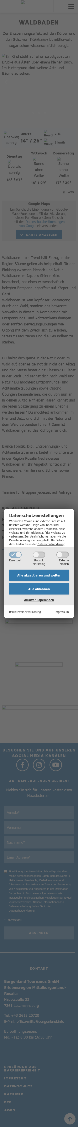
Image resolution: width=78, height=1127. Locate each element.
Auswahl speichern (39, 600)
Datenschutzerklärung (51, 544)
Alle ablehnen (39, 589)
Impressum (61, 612)
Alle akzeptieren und (39, 575)
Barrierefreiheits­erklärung (25, 612)
